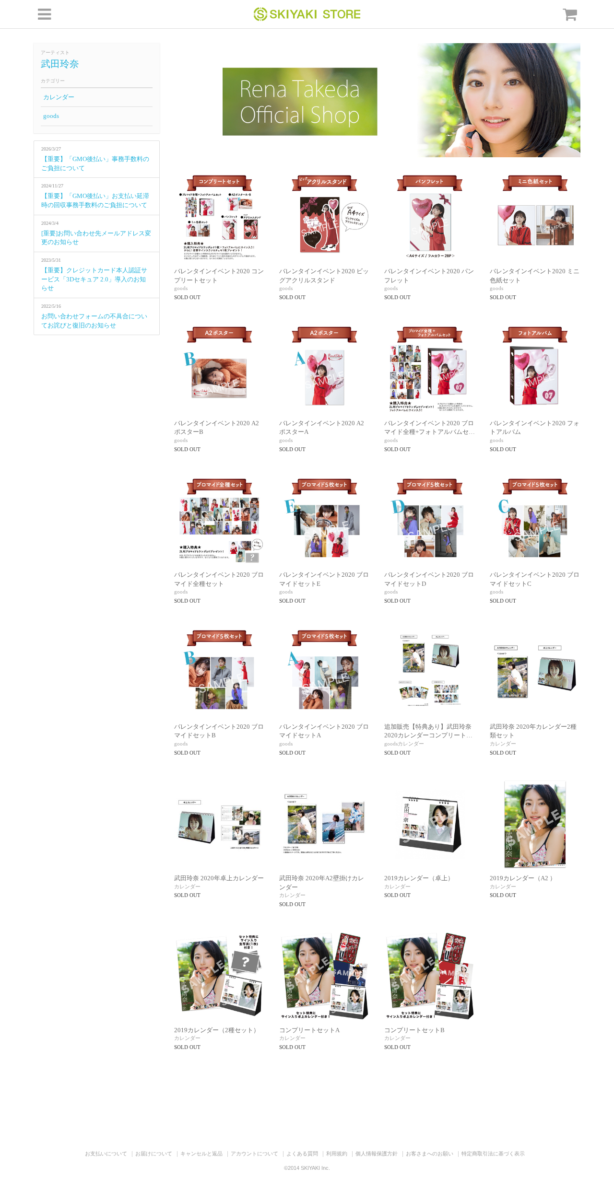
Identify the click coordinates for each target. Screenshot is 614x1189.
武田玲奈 (60, 63)
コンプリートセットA (309, 1030)
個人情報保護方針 (376, 1153)
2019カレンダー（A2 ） (523, 878)
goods (51, 115)
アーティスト (55, 52)
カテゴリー (53, 80)
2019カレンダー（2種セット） (217, 1030)
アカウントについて (254, 1153)
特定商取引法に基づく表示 (493, 1153)
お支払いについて (106, 1153)
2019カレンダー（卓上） (419, 878)
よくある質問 (302, 1153)
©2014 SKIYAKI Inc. (307, 1168)
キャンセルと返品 (201, 1153)
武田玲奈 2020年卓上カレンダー (219, 878)
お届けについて (153, 1153)
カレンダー (58, 97)
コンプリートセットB (414, 1030)
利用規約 (336, 1153)
